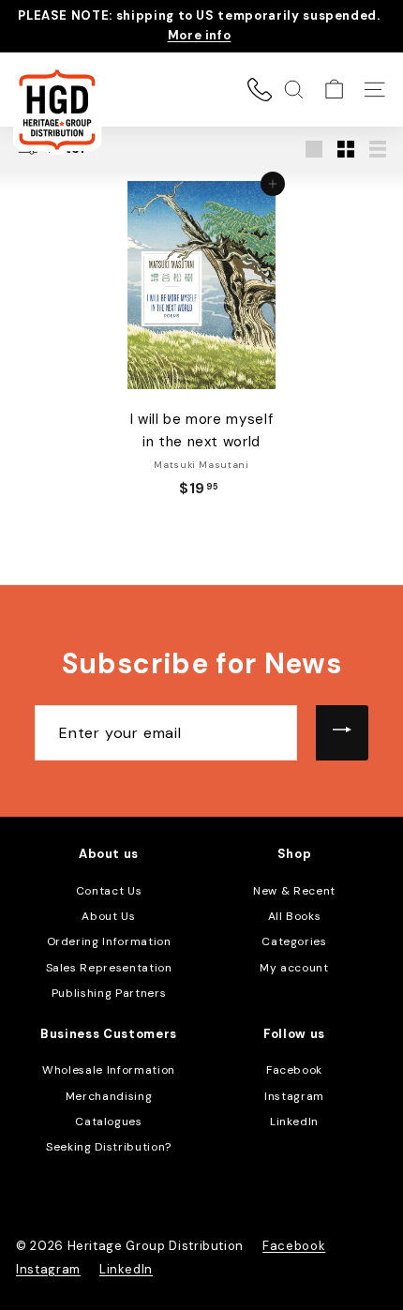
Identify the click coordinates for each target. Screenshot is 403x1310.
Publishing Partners (109, 993)
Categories (294, 941)
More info (199, 35)
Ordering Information (109, 941)
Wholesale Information (108, 1069)
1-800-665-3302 (259, 89)
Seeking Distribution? (109, 1146)
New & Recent (294, 890)
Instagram (294, 1096)
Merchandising (109, 1096)
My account (294, 967)
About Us (108, 916)
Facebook (294, 1069)
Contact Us (109, 890)
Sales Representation (109, 967)
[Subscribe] (342, 733)
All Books (294, 916)
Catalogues (108, 1121)
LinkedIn (294, 1121)
